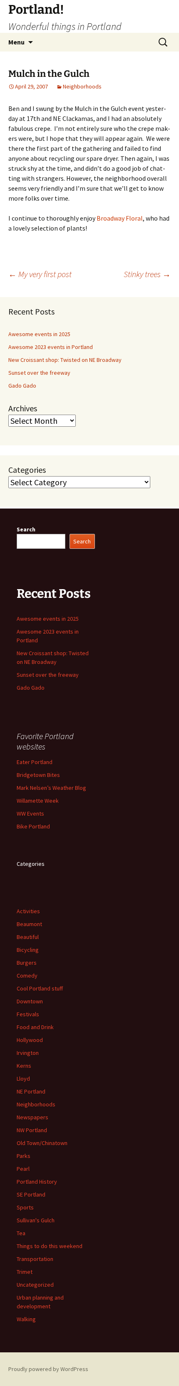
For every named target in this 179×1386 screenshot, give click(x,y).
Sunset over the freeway (39, 372)
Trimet (24, 1271)
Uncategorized (35, 1284)
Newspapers (32, 1117)
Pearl (23, 1168)
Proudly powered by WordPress (48, 1369)
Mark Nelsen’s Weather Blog (51, 787)
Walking (26, 1319)
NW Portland (32, 1130)
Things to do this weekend (49, 1246)
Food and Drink (35, 1027)
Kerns (24, 1065)
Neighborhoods (82, 86)
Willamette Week (38, 800)
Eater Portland (34, 762)
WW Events (30, 813)
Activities (28, 911)
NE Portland (31, 1091)
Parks (23, 1156)
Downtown (30, 1001)
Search (26, 529)
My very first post (40, 274)
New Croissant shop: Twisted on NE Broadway (65, 360)
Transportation (35, 1259)
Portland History (37, 1181)
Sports (25, 1207)
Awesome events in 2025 (39, 334)
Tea (21, 1233)
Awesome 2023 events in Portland (50, 347)
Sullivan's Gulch (36, 1220)
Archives (22, 408)
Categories (27, 469)
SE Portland (31, 1194)
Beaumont (29, 924)
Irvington (28, 1053)
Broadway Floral (120, 218)
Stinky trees (147, 274)
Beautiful (28, 937)
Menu (16, 42)
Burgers (27, 962)
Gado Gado (22, 385)
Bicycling (28, 949)
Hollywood (30, 1040)
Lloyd (23, 1078)
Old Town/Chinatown (42, 1143)
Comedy (27, 975)
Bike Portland (33, 826)
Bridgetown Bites (38, 775)
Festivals (28, 1014)
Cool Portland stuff (40, 988)
